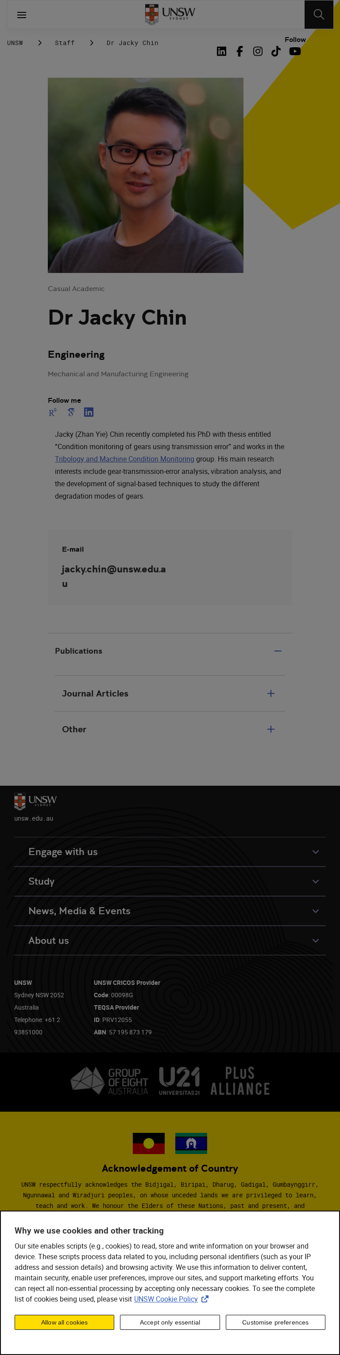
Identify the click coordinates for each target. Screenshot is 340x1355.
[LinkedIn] (223, 51)
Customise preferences (275, 1322)
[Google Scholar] (70, 412)
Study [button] (41, 881)
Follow (295, 39)
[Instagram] (258, 51)
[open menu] (22, 14)
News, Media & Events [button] (79, 910)
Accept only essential (170, 1322)
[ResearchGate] (54, 412)
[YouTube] (294, 51)
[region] (170, 1283)
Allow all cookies (64, 1322)
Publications (78, 650)
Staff (65, 42)
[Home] (170, 14)
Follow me (64, 400)
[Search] (319, 14)
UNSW (15, 42)
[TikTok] (276, 51)
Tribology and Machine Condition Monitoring (124, 459)
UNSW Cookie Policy (173, 1299)
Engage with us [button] (63, 851)
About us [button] (48, 940)
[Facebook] (240, 51)
